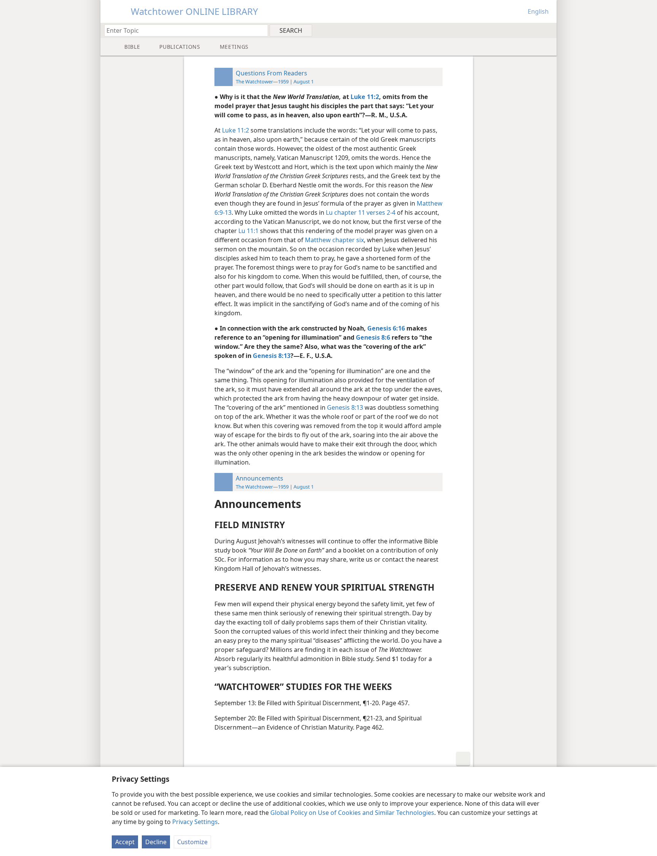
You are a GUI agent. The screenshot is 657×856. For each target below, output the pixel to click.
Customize (192, 842)
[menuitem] (548, 30)
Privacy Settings (195, 822)
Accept (125, 842)
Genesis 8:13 (345, 407)
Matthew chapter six (334, 240)
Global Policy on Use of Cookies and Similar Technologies (352, 812)
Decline (156, 842)
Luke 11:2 (235, 130)
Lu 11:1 (248, 231)
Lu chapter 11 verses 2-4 (360, 212)
